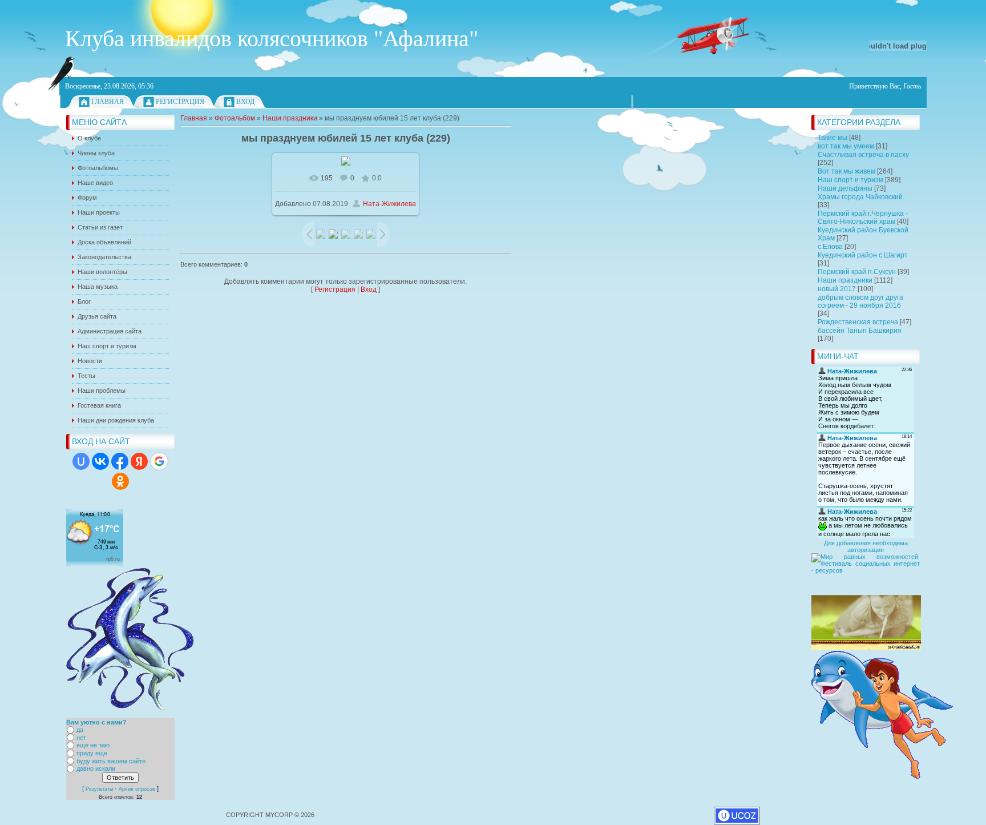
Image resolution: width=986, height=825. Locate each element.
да (79, 729)
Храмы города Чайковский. (861, 197)
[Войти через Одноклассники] (120, 481)
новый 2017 (837, 289)
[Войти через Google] (159, 461)
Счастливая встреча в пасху (863, 155)
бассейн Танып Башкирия (860, 331)
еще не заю (93, 745)
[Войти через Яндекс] (139, 461)
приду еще (91, 753)
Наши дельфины (845, 188)
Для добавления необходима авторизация (866, 546)
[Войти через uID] (81, 461)
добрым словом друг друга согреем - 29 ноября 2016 (860, 301)
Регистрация (180, 102)
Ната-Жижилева (389, 204)
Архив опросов (137, 789)
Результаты (99, 789)
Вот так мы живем (846, 171)
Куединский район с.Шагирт (863, 255)
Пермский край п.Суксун (857, 272)
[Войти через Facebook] (119, 461)
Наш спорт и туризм (850, 180)
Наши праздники (845, 280)
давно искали (95, 769)
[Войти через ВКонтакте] (100, 461)
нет (81, 737)
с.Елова (830, 247)
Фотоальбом (235, 118)
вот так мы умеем (846, 146)
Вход (245, 102)
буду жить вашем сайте (111, 761)
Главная (107, 102)
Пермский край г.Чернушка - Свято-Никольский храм (863, 218)
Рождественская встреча (858, 322)
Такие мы (832, 138)
